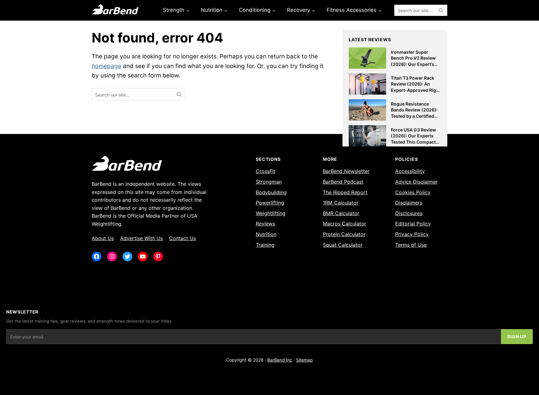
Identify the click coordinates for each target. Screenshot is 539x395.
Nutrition (266, 234)
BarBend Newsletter (346, 171)
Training (265, 245)
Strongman (269, 182)
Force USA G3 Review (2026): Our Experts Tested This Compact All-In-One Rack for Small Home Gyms (413, 142)
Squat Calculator (342, 245)
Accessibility (410, 171)
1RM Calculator (340, 203)
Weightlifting (270, 213)
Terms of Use (411, 245)
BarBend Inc (279, 360)
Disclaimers (408, 203)
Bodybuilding (271, 192)
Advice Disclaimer (416, 182)
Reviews (265, 223)
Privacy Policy (412, 234)
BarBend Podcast (343, 182)
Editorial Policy (413, 223)
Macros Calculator (344, 223)
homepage (106, 66)
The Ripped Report (345, 192)
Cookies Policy (412, 192)
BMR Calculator (341, 213)
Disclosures (408, 213)
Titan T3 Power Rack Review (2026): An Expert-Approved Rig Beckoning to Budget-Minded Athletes (414, 90)
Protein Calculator (344, 234)
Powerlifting (270, 203)
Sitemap (304, 360)
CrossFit (265, 171)
